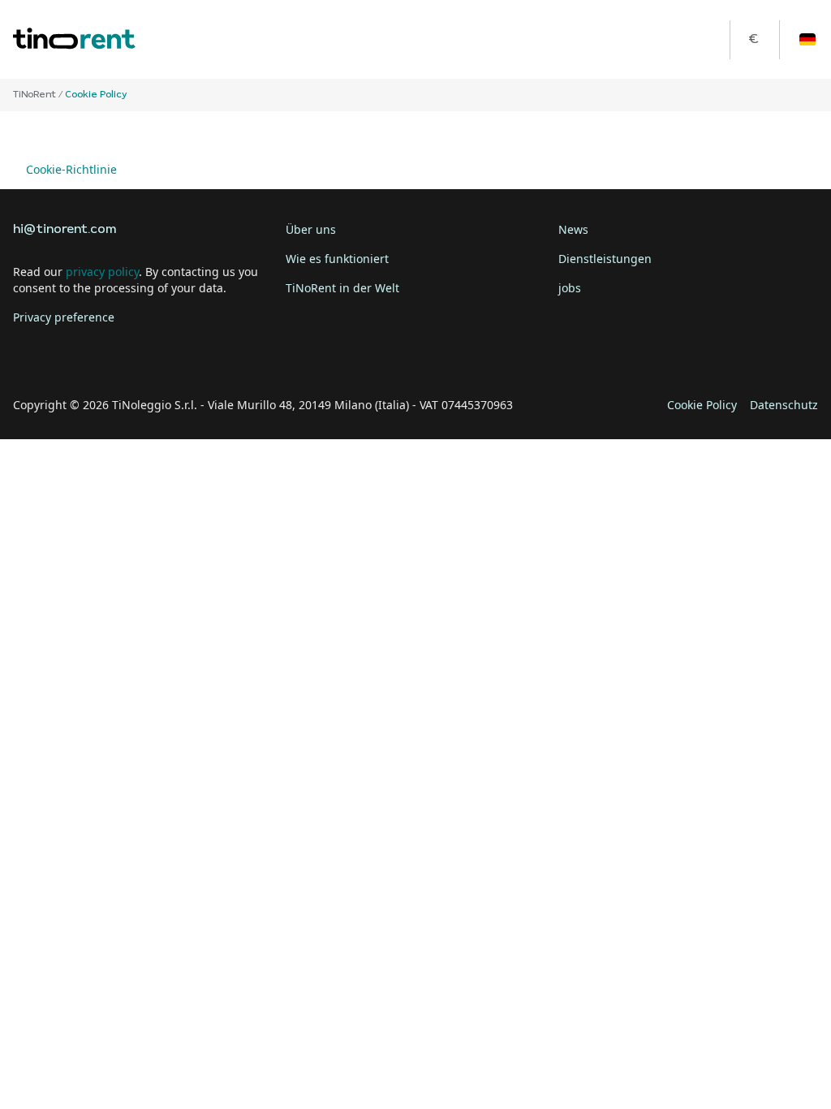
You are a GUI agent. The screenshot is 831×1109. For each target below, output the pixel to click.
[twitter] (74, 355)
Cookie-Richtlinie (71, 169)
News (573, 229)
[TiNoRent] (74, 39)
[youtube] (165, 355)
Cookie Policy (702, 404)
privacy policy (102, 271)
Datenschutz (784, 404)
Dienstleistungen (605, 258)
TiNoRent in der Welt (342, 288)
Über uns (311, 229)
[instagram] (120, 355)
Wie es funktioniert (337, 258)
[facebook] (29, 355)
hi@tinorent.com (64, 229)
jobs (569, 288)
